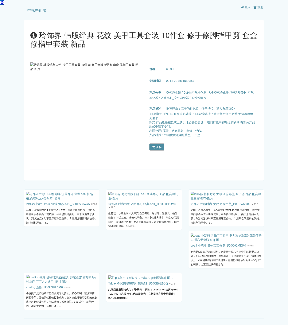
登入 (247, 7)
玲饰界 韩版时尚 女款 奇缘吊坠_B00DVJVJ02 (220, 204)
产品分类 (155, 92)
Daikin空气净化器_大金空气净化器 (206, 92)
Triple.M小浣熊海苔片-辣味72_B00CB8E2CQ (138, 283)
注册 (260, 7)
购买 (158, 147)
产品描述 (155, 108)
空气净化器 (36, 10)
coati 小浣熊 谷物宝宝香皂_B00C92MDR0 (218, 245)
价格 (152, 69)
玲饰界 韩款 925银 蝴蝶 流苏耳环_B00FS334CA (58, 204)
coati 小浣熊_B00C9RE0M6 (44, 287)
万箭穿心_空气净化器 (175, 98)
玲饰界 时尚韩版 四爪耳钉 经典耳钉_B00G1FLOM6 (142, 204)
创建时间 (155, 80)
